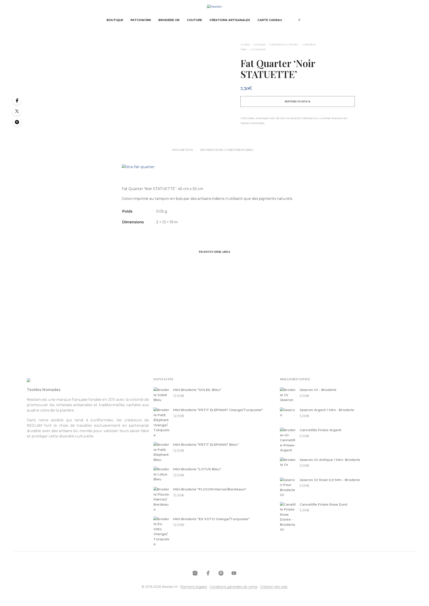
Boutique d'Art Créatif (270, 118)
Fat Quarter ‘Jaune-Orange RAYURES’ (171, 335)
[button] (296, 20)
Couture (194, 20)
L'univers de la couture (283, 44)
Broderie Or (168, 20)
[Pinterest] (17, 122)
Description (182, 150)
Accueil (245, 44)
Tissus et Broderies (252, 123)
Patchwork (140, 20)
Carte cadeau (269, 20)
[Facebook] (17, 100)
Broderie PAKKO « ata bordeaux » (104, 332)
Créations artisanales (229, 20)
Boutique (115, 20)
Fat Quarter (257, 49)
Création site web (274, 587)
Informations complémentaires (226, 150)
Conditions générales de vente (233, 587)
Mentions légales (193, 587)
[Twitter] (17, 111)
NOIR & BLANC (340, 118)
